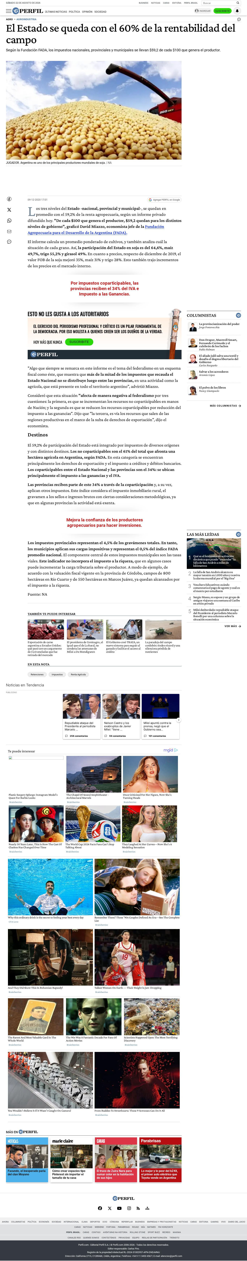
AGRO (9, 19)
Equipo (135, 1238)
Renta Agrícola (78, 674)
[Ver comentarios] (238, 20)
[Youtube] (119, 1209)
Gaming (215, 1222)
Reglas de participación (154, 1238)
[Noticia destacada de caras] (116, 1141)
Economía (44, 1222)
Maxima (177, 1232)
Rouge (135, 1227)
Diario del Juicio (236, 1222)
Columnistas (201, 315)
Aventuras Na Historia (115, 1232)
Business (143, 3)
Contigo (96, 1232)
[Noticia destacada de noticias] (27, 1141)
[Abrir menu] (8, 11)
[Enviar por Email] (9, 231)
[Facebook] (100, 1208)
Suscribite (222, 11)
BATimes (151, 1227)
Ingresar (204, 11)
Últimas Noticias (56, 11)
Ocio (105, 1222)
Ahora (5, 1222)
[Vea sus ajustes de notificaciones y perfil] (237, 10)
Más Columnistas (223, 405)
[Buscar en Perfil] (238, 3)
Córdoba (114, 1222)
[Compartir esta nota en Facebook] (9, 199)
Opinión (87, 11)
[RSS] (138, 1209)
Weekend (99, 1227)
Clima (85, 1222)
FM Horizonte (165, 1227)
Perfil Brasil (191, 3)
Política (74, 11)
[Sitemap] (147, 1208)
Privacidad (124, 1238)
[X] (109, 1208)
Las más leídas (203, 534)
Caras (166, 3)
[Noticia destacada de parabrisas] (160, 1141)
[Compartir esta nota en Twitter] (9, 210)
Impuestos (57, 674)
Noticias (155, 3)
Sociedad (100, 11)
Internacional (71, 1222)
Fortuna (110, 1227)
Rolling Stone (137, 1232)
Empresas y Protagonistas (161, 1222)
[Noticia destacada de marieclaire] (71, 1141)
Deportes (95, 1222)
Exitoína (176, 3)
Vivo (223, 1222)
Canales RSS (74, 1238)
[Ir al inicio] (27, 10)
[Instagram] (129, 1208)
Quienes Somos (91, 1238)
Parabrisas (124, 1227)
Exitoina (203, 1222)
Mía (143, 1227)
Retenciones (37, 674)
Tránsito (174, 1238)
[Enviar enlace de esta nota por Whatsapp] (9, 220)
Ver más (231, 626)
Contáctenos (109, 1238)
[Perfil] (28, 1132)
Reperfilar (127, 1222)
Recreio (166, 1232)
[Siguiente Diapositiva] (178, 719)
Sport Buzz (154, 1232)
